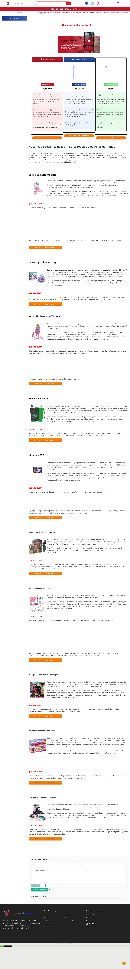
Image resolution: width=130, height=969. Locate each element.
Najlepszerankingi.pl (51, 921)
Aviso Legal (90, 915)
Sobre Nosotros (91, 918)
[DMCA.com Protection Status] (6, 947)
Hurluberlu (48, 924)
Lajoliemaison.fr (70, 915)
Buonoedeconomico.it (73, 918)
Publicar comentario (40, 889)
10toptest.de (69, 921)
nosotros (43, 13)
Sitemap (89, 921)
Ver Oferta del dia (47, 84)
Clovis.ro (47, 918)
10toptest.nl (48, 915)
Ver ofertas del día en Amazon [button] (45, 248)
